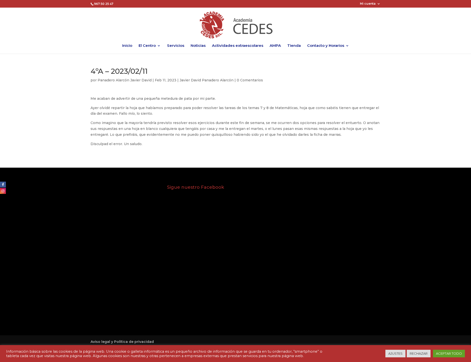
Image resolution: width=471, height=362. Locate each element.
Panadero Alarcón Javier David (125, 80)
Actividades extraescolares (237, 46)
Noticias (198, 46)
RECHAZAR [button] (419, 353)
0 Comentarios (250, 80)
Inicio (127, 46)
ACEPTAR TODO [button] (449, 353)
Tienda (294, 46)
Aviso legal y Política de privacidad (122, 341)
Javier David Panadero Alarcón (207, 80)
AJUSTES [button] (395, 353)
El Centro (147, 46)
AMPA (275, 46)
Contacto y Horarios (325, 46)
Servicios (175, 46)
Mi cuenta (368, 3)
